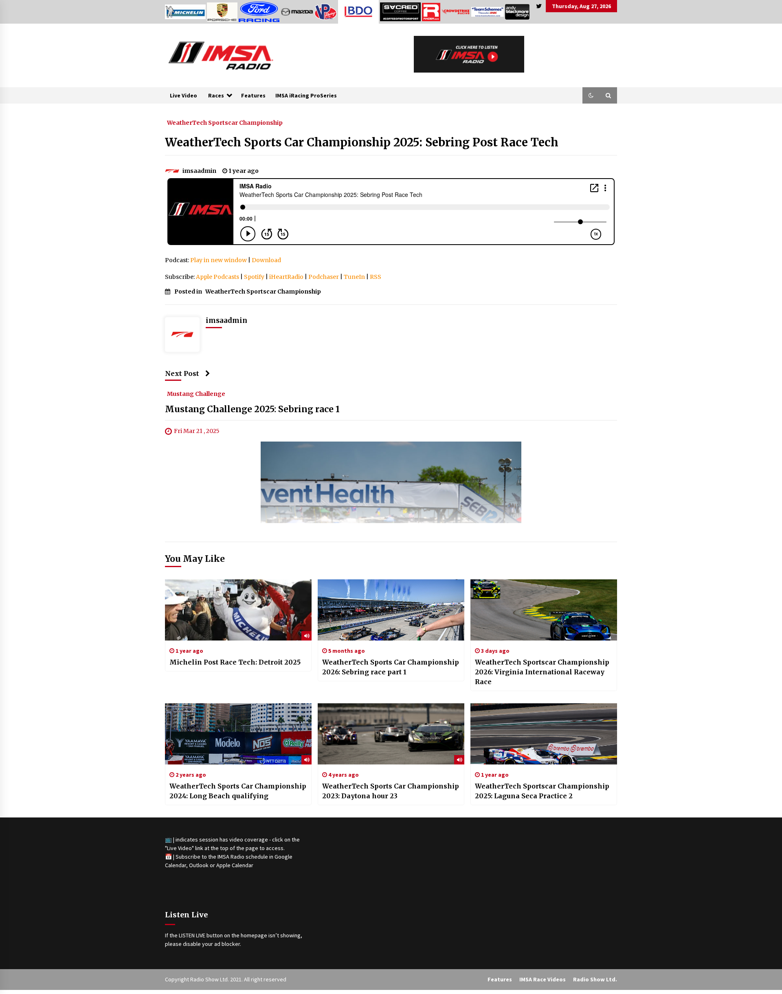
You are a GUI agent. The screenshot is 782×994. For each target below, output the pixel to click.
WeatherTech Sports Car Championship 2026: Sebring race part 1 (390, 667)
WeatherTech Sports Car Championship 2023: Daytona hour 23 (390, 791)
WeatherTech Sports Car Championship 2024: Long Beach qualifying (237, 791)
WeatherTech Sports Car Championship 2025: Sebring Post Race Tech (361, 142)
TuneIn (354, 277)
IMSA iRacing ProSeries (306, 95)
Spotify (254, 277)
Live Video (183, 95)
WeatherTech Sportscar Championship (225, 122)
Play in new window (218, 260)
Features (253, 95)
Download (266, 260)
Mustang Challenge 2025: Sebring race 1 (252, 409)
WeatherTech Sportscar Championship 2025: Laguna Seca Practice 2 (542, 791)
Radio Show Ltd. (595, 979)
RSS (375, 277)
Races (216, 95)
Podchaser (323, 277)
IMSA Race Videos (542, 979)
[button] (591, 95)
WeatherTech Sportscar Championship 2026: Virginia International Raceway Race (542, 672)
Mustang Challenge (196, 394)
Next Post (182, 373)
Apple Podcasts (217, 277)
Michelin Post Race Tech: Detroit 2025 (235, 662)
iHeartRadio (286, 277)
